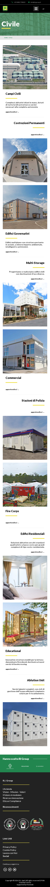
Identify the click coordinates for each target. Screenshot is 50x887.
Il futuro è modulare (12, 795)
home (6, 37)
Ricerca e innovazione (13, 798)
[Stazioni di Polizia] (25, 438)
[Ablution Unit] (25, 724)
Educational (13, 651)
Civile (10, 37)
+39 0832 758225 (19, 2)
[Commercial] (25, 351)
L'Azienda (7, 789)
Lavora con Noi (10, 853)
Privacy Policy (9, 847)
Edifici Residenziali (32, 533)
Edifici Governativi (17, 233)
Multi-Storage (35, 262)
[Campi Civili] (25, 67)
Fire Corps (12, 511)
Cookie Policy (9, 850)
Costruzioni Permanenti (29, 123)
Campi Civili (13, 93)
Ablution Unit (35, 680)
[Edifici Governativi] (25, 207)
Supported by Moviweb (25, 885)
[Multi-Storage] (25, 304)
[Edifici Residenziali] (25, 578)
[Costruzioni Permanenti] (25, 160)
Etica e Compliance (12, 801)
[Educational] (25, 624)
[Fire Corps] (25, 485)
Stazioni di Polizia (33, 400)
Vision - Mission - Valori (14, 792)
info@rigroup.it (36, 2)
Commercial (13, 377)
